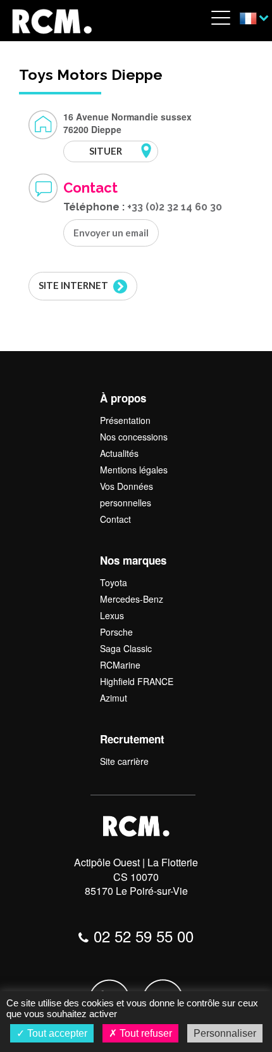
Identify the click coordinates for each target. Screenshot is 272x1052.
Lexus (112, 615)
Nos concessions (134, 436)
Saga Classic (126, 648)
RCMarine (120, 664)
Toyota (113, 582)
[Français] (254, 19)
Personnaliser (225, 1033)
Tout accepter (56, 1033)
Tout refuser (144, 1033)
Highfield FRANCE (136, 681)
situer (105, 151)
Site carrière (124, 761)
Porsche (116, 631)
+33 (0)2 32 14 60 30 (174, 207)
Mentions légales (134, 469)
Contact (115, 519)
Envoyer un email (111, 232)
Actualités (119, 453)
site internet (74, 285)
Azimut (113, 697)
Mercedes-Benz (131, 599)
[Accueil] (51, 19)
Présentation (125, 420)
